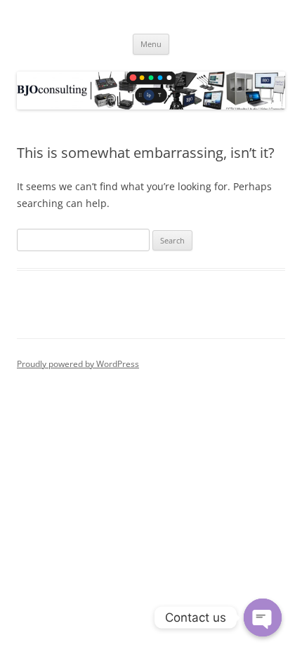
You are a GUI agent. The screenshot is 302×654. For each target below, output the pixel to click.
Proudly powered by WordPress (78, 364)
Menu (151, 44)
